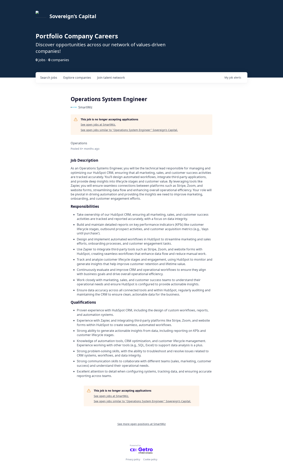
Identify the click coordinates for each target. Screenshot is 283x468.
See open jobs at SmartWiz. (98, 124)
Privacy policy (133, 459)
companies (77, 77)
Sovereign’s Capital (72, 16)
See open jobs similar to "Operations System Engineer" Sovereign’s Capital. (129, 130)
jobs (48, 77)
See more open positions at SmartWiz (141, 424)
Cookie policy (150, 459)
